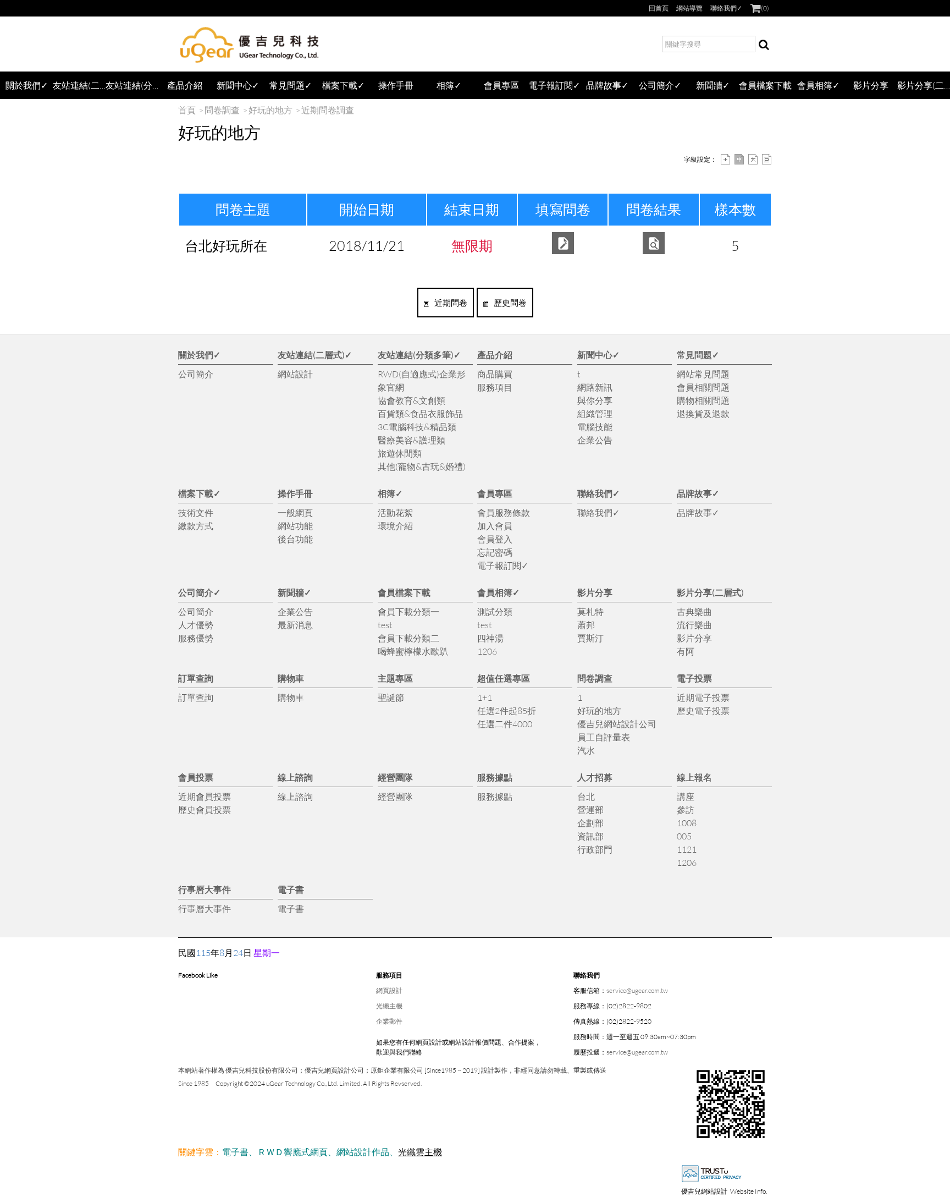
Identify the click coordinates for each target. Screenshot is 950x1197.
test (385, 624)
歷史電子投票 (703, 710)
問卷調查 (222, 110)
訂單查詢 (195, 678)
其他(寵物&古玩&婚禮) (422, 466)
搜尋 (763, 44)
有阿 (685, 651)
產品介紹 (184, 85)
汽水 (586, 750)
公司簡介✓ (660, 85)
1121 (687, 849)
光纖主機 (389, 1006)
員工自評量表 (603, 737)
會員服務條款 (503, 512)
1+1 (484, 697)
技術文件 (195, 512)
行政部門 (594, 849)
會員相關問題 (703, 387)
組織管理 (594, 413)
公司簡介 (195, 374)
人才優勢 (195, 624)
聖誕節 (391, 697)
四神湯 (490, 638)
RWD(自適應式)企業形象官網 (422, 380)
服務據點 (494, 777)
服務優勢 (195, 638)
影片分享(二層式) (923, 85)
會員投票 (195, 777)
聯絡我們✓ (726, 8)
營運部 (590, 809)
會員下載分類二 (408, 638)
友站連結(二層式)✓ (79, 85)
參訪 (685, 809)
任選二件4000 (504, 723)
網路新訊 (594, 387)
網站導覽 (689, 8)
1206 (487, 651)
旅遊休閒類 (400, 453)
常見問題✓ (290, 85)
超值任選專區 (503, 678)
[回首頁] (249, 44)
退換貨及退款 (703, 413)
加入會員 (494, 525)
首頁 (187, 110)
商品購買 (494, 374)
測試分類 (494, 611)
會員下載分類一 (408, 611)
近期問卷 (450, 303)
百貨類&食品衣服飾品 (420, 413)
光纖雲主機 (420, 1151)
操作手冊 (395, 85)
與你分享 (594, 400)
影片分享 (870, 85)
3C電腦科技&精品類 (417, 426)
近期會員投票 (204, 796)
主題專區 (395, 678)
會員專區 (501, 85)
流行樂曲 (694, 624)
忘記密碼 (494, 552)
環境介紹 (395, 525)
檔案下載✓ (343, 85)
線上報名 (694, 777)
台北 (586, 796)
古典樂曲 (694, 611)
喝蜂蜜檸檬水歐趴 (413, 651)
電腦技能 (594, 426)
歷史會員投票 (204, 809)
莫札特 (590, 611)
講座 (685, 796)
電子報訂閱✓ (554, 85)
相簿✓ (449, 85)
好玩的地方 (270, 110)
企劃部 (590, 822)
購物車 (291, 678)
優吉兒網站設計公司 (616, 723)
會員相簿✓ (818, 85)
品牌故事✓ (607, 85)
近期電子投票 (703, 697)
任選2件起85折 (506, 710)
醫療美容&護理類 (411, 440)
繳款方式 (195, 525)
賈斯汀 (590, 638)
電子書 (291, 889)
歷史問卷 (510, 303)
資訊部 (590, 836)
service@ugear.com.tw (637, 990)
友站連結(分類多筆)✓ (132, 85)
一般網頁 (295, 512)
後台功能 (295, 539)
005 (684, 836)
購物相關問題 (703, 400)
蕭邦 (586, 624)
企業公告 (594, 440)
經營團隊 (395, 777)
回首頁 (659, 8)
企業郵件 (389, 1021)
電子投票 (694, 678)
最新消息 (295, 624)
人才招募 (594, 777)
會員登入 (494, 539)
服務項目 (494, 387)
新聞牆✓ (713, 85)
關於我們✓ (26, 85)
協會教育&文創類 (411, 400)
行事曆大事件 (204, 889)
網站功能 (295, 525)
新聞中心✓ (238, 85)
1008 (687, 822)
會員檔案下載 (765, 85)
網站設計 (295, 374)
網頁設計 (389, 990)
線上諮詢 (295, 777)
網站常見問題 (703, 374)
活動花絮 (395, 512)
